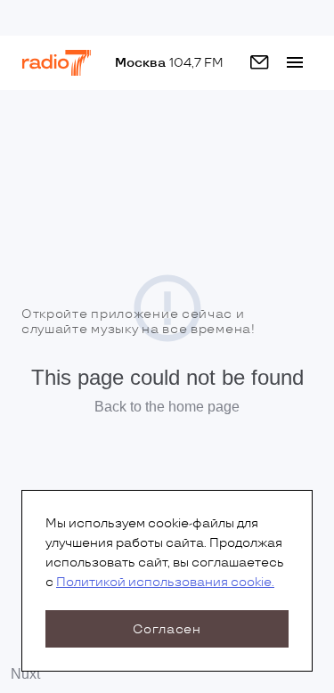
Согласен (167, 629)
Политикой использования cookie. (165, 582)
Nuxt (25, 673)
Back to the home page (167, 406)
